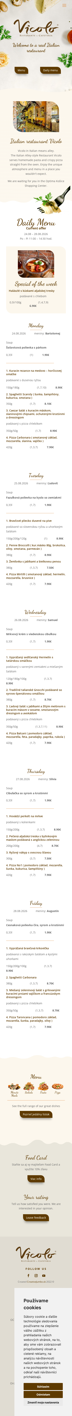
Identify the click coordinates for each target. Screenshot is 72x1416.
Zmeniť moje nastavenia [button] (43, 1402)
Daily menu (50, 70)
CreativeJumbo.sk (36, 1281)
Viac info (36, 1179)
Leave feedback (36, 1217)
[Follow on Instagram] (36, 1276)
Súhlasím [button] (43, 1386)
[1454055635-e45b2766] (36, 131)
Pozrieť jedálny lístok (36, 1114)
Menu (21, 70)
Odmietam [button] (43, 1394)
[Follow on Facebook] (28, 1276)
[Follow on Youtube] (44, 1276)
